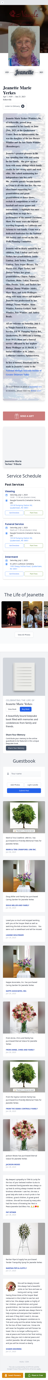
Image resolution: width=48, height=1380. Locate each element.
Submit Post (24, 790)
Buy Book (25, 709)
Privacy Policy (17, 1369)
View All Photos (24, 635)
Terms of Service (30, 1369)
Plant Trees (34, 513)
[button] (24, 817)
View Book (12, 709)
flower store (36, 390)
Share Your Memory (16, 748)
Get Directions (14, 513)
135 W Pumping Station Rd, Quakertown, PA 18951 (21, 506)
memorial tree (35, 386)
